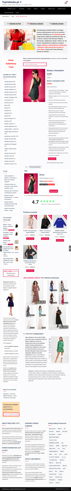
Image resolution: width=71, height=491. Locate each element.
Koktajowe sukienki (36, 23)
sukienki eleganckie (9, 126)
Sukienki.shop (58, 477)
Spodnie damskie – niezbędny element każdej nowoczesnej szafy (10, 203)
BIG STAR (64, 431)
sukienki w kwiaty (8, 139)
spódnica (48, 195)
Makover (51, 462)
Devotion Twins (53, 440)
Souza (60, 474)
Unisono (51, 482)
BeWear (58, 431)
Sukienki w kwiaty (57, 23)
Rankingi (43, 9)
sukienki (35, 347)
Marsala (64, 465)
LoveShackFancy (53, 460)
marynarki (6, 113)
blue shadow (52, 434)
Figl (62, 443)
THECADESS (52, 480)
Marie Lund (58, 462)
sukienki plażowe (8, 81)
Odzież (29, 9)
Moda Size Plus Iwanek (55, 468)
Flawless (51, 445)
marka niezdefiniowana (54, 465)
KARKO (62, 451)
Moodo (51, 471)
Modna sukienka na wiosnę (50, 344)
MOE (64, 468)
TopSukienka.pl (51, 371)
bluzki (13, 16)
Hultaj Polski (52, 448)
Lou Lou (63, 457)
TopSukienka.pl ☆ (12, 2)
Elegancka (8, 458)
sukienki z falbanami (9, 97)
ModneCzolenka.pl (7, 395)
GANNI (57, 445)
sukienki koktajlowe (9, 89)
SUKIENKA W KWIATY (38, 333)
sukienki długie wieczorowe (11, 131)
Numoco (61, 471)
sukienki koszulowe (9, 141)
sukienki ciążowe (8, 123)
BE (64, 428)
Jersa (63, 448)
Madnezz (62, 460)
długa (18, 457)
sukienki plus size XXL (9, 136)
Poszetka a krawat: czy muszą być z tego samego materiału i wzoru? (10, 186)
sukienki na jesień (8, 158)
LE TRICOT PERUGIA (54, 457)
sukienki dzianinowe (9, 94)
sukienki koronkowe (9, 92)
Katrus (50, 454)
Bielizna (35, 9)
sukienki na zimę (8, 161)
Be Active (51, 431)
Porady (17, 12)
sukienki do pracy (8, 87)
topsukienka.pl (17, 441)
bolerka (6, 108)
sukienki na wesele (9, 164)
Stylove (51, 477)
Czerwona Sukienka (8, 12)
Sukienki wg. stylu (11, 9)
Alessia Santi (52, 428)
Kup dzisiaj (53, 158)
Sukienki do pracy (61, 9)
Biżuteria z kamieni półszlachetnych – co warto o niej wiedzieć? (11, 197)
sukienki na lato (8, 156)
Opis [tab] (26, 167)
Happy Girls (64, 445)
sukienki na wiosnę (9, 153)
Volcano (57, 482)
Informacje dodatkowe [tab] (35, 167)
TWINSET (60, 480)
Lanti (60, 454)
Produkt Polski (52, 474)
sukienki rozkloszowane (10, 148)
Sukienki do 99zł (15, 23)
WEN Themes (66, 488)
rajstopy (6, 116)
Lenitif (65, 454)
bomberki (6, 110)
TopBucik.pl (6, 394)
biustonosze (7, 102)
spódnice (6, 121)
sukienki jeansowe (8, 84)
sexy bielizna (7, 100)
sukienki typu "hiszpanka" (10, 144)
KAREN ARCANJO (53, 451)
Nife (56, 471)
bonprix (59, 434)
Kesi (56, 454)
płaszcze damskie (8, 118)
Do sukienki (21, 9)
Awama (59, 428)
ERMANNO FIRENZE (54, 443)
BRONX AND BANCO (54, 437)
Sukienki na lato (51, 9)
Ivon (59, 448)
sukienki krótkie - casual (10, 129)
